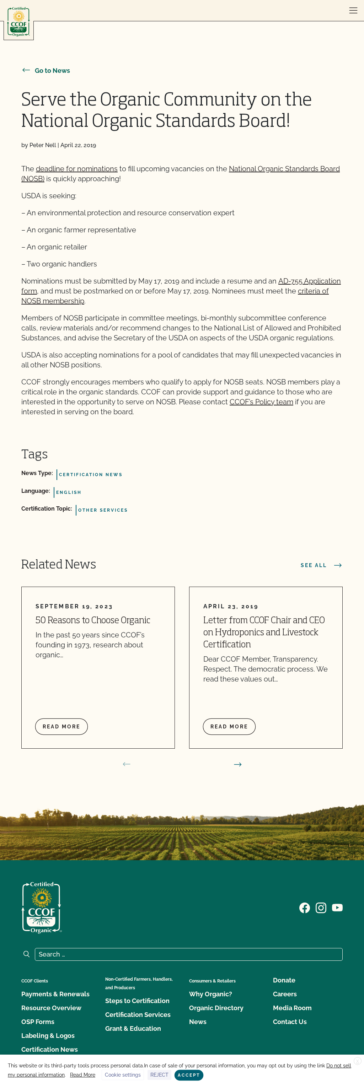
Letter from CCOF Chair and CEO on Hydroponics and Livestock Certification (264, 633)
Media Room (292, 1008)
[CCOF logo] (18, 22)
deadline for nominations (77, 169)
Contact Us (290, 1021)
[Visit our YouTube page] (337, 907)
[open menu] (353, 11)
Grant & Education (133, 1028)
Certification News (49, 1049)
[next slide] (237, 764)
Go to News (52, 70)
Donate (284, 980)
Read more (61, 726)
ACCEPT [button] (189, 1075)
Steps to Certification (137, 1000)
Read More (82, 1075)
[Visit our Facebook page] (304, 907)
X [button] (357, 1061)
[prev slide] (126, 764)
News (198, 1021)
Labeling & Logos (48, 1035)
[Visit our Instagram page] (321, 907)
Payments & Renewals (55, 994)
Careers (285, 994)
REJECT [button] (159, 1075)
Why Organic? (210, 994)
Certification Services (138, 1014)
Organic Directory (216, 1008)
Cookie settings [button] (123, 1075)
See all (314, 565)
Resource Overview (51, 1008)
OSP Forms (37, 1021)
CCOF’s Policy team (261, 402)
